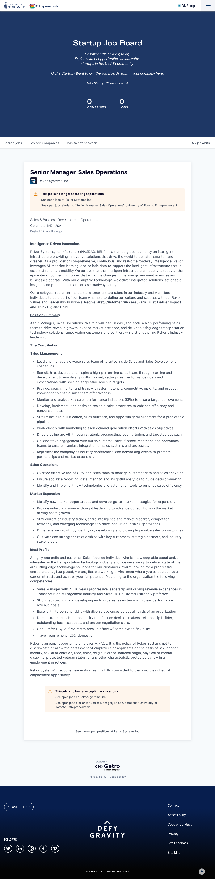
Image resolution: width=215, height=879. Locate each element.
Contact (173, 805)
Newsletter (18, 807)
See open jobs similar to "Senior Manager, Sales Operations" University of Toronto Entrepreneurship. (110, 205)
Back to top (202, 871)
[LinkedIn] (20, 848)
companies (44, 143)
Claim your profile (118, 83)
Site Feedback (178, 843)
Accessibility (177, 815)
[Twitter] (8, 848)
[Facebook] (43, 848)
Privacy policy (97, 776)
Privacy (173, 833)
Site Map (174, 852)
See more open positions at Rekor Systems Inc (107, 731)
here (159, 73)
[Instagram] (32, 848)
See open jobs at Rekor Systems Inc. (66, 199)
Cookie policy (118, 776)
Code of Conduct (180, 824)
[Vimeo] (55, 848)
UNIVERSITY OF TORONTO (100, 871)
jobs (12, 143)
